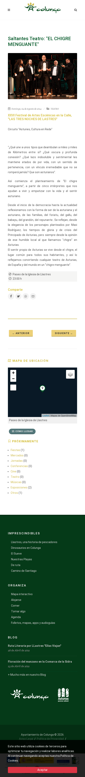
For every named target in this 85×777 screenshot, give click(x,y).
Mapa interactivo (22, 594)
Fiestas (15, 450)
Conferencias (19, 466)
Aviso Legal (26, 738)
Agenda (16, 617)
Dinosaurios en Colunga (26, 547)
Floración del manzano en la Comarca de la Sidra (40, 661)
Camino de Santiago (24, 570)
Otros (14, 492)
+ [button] (13, 372)
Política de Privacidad (50, 738)
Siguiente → (64, 333)
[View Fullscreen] (13, 387)
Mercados (17, 455)
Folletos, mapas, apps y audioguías (33, 622)
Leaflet (45, 415)
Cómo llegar (24, 431)
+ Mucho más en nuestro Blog (27, 674)
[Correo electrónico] (33, 296)
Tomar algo (18, 611)
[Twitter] (18, 296)
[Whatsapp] (26, 296)
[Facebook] (11, 296)
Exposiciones (19, 487)
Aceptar (42, 769)
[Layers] (70, 374)
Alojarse (16, 599)
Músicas (16, 482)
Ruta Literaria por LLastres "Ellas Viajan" (34, 645)
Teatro (15, 476)
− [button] (13, 378)
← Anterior (20, 333)
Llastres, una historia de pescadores (34, 542)
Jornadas (17, 460)
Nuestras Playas (21, 559)
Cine (13, 471)
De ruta (15, 565)
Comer (15, 605)
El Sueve (16, 553)
